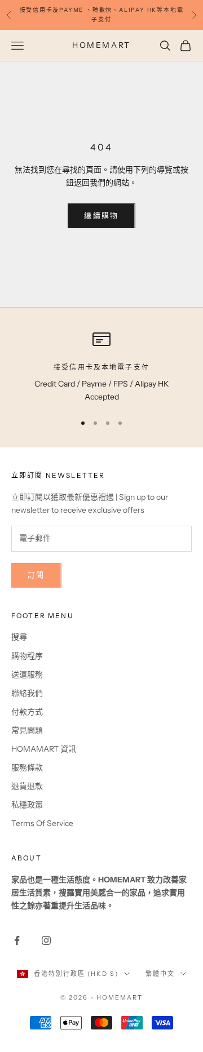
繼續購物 (101, 215)
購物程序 (27, 656)
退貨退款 (27, 786)
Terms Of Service (42, 823)
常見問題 (27, 730)
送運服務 (27, 674)
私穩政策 (27, 805)
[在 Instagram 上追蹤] (46, 940)
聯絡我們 (27, 693)
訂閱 (36, 574)
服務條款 (27, 767)
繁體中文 (160, 974)
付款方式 (27, 712)
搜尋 (19, 637)
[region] (101, 367)
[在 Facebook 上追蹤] (17, 940)
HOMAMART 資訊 (43, 749)
